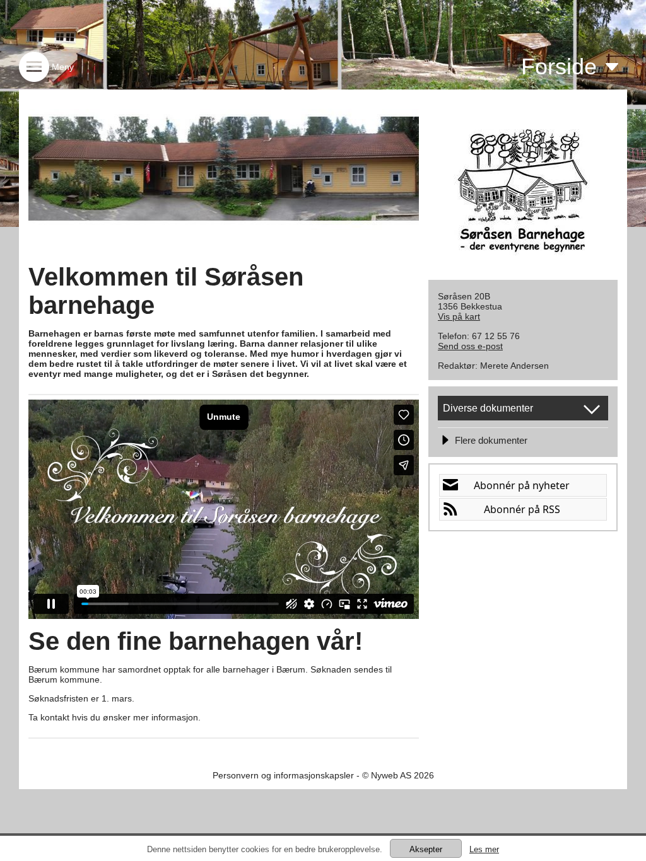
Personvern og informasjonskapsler (283, 775)
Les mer (484, 849)
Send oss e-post (470, 346)
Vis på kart (459, 316)
